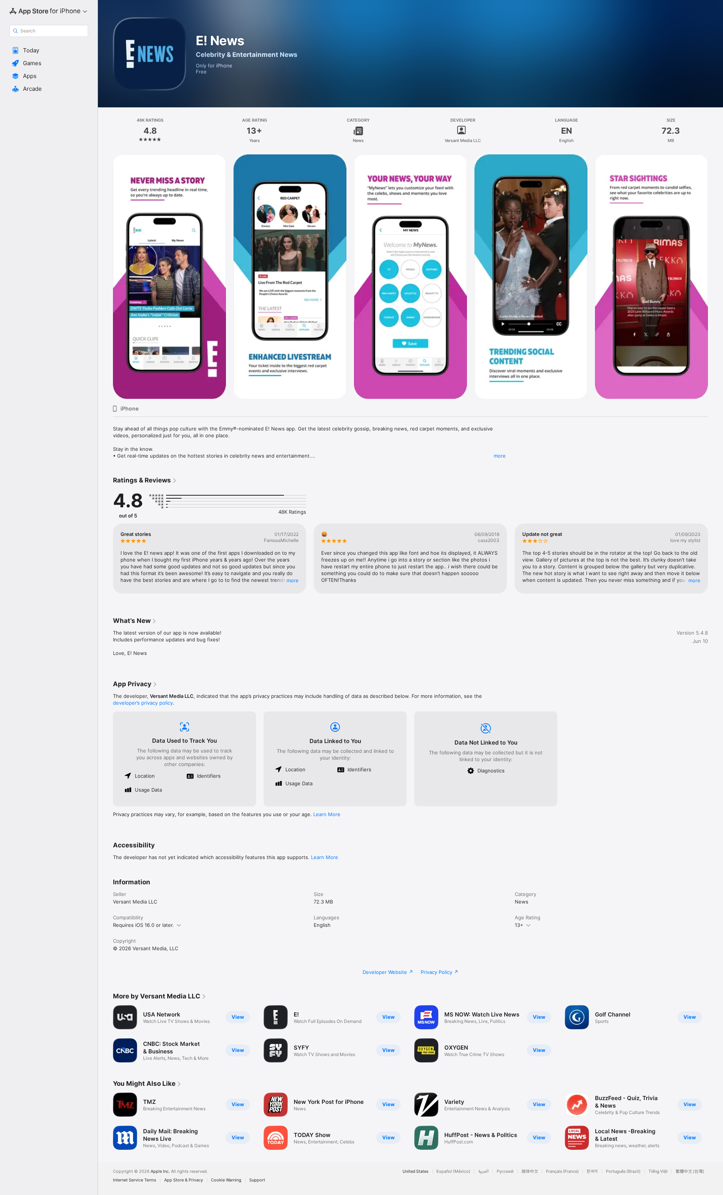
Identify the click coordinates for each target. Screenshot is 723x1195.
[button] (49, 50)
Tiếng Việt (658, 1171)
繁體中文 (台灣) (690, 1171)
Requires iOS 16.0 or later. (143, 925)
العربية (483, 1171)
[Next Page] (715, 277)
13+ (519, 925)
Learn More (326, 814)
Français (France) (562, 1171)
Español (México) (453, 1171)
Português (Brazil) (623, 1171)
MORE (293, 580)
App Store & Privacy (183, 1180)
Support (257, 1180)
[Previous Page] (105, 277)
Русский (505, 1171)
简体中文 (530, 1171)
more (500, 456)
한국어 (592, 1171)
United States (416, 1171)
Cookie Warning (226, 1180)
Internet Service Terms (134, 1180)
